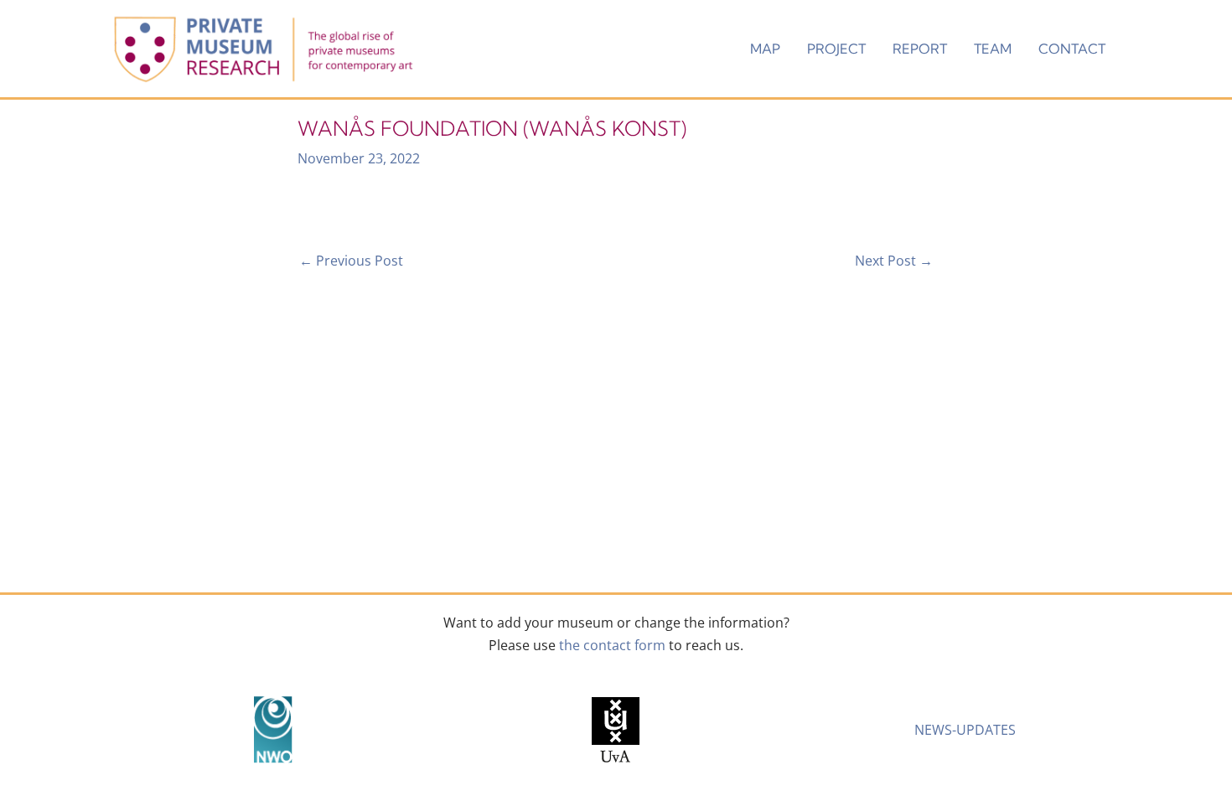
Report (920, 48)
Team (993, 48)
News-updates (965, 730)
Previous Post (351, 260)
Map (765, 48)
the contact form (612, 645)
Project (836, 48)
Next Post (894, 260)
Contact (1071, 48)
